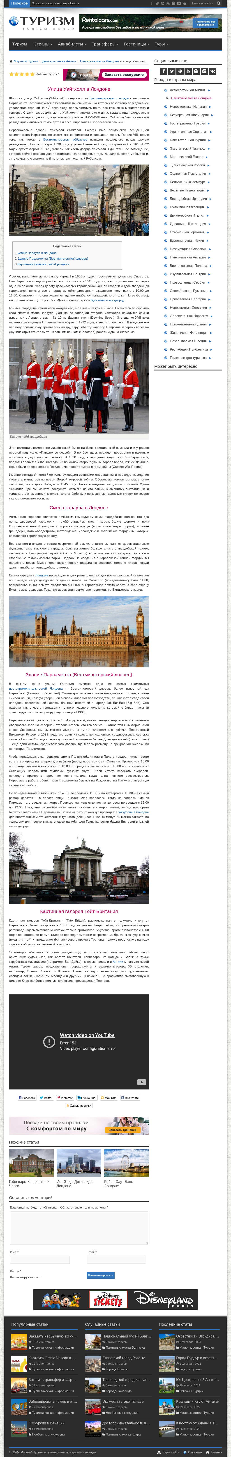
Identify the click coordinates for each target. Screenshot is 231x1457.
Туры (160, 44)
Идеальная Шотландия (188, 224)
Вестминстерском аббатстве (65, 139)
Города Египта (116, 1369)
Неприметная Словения (188, 307)
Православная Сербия (187, 282)
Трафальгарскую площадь (109, 98)
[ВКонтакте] (184, 4)
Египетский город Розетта (123, 1358)
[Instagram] (179, 4)
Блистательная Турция (188, 140)
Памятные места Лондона (99, 61)
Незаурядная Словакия (188, 249)
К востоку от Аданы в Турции (197, 1423)
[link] (31, 1176)
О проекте (195, 1452)
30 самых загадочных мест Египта (55, 3)
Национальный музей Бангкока (126, 1336)
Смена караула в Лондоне (36, 253)
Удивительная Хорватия (189, 132)
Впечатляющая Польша (188, 266)
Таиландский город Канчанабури (126, 1380)
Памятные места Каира (123, 1434)
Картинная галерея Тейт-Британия (42, 264)
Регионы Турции (191, 1391)
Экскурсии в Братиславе (123, 1401)
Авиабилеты (70, 44)
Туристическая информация (53, 1347)
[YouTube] (168, 4)
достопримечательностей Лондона (36, 688)
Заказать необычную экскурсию (53, 1336)
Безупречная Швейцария (189, 115)
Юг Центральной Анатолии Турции (197, 1380)
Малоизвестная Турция (197, 1347)
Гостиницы (135, 44)
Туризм (19, 44)
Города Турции (191, 1369)
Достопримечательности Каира (126, 1423)
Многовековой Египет (186, 157)
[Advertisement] (188, 418)
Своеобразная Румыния (188, 291)
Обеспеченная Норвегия (189, 316)
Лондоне (41, 575)
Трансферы (104, 44)
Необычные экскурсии (48, 1434)
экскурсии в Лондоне (133, 812)
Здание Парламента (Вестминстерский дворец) (51, 258)
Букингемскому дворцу (107, 300)
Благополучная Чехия (187, 240)
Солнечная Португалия (188, 173)
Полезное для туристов (188, 358)
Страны (41, 44)
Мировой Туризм (26, 61)
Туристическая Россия (187, 165)
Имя (13, 1252)
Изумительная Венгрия (188, 274)
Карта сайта (171, 1452)
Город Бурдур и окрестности (197, 1358)
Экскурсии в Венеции (47, 1423)
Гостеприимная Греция (187, 123)
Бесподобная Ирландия (188, 199)
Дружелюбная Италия (187, 215)
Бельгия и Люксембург (187, 182)
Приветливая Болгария (188, 299)
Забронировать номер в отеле (53, 1401)
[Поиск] (218, 3)
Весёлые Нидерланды (187, 190)
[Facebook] (152, 4)
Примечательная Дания (188, 324)
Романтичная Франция (187, 207)
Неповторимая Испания (188, 106)
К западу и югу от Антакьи (197, 1401)
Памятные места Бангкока (125, 1347)
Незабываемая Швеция (188, 341)
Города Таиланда (119, 1391)
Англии (118, 961)
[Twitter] (157, 4)
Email (91, 1252)
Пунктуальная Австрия (188, 257)
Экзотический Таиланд (187, 148)
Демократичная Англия (59, 61)
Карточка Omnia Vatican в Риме (53, 1358)
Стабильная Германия (187, 232)
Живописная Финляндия (189, 332)
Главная (216, 1452)
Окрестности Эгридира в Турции (197, 1336)
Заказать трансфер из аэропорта (53, 1380)
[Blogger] (173, 4)
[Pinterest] (162, 4)
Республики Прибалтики (189, 349)
